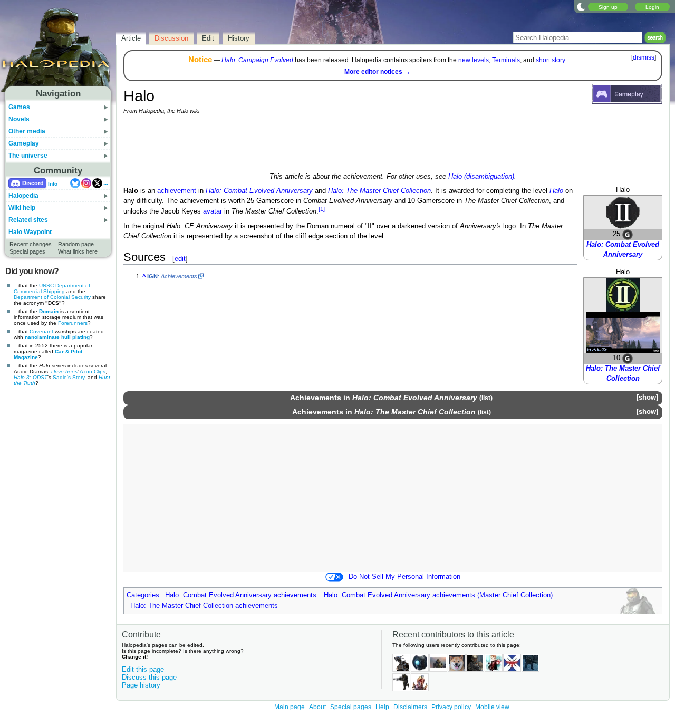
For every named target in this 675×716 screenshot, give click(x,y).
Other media (26, 131)
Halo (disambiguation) (481, 176)
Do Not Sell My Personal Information (404, 576)
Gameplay (23, 143)
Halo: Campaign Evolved (257, 60)
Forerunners (73, 323)
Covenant (41, 331)
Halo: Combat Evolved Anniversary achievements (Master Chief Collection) (438, 595)
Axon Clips (92, 371)
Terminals (506, 60)
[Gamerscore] (627, 234)
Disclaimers (410, 707)
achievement (176, 191)
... (105, 183)
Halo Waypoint (30, 232)
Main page (289, 707)
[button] (647, 398)
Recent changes (30, 244)
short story (550, 60)
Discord (33, 183)
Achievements (315, 397)
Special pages (27, 251)
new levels (473, 60)
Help (382, 707)
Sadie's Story (68, 377)
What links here (78, 251)
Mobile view (492, 707)
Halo (556, 191)
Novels (19, 119)
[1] (322, 209)
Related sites (28, 220)
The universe (27, 155)
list (485, 397)
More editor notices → (377, 71)
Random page (76, 244)
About (317, 707)
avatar (212, 211)
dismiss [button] (643, 57)
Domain (49, 311)
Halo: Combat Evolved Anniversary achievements (240, 595)
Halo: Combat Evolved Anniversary (259, 191)
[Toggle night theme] (581, 6)
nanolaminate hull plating (57, 337)
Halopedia (23, 195)
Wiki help (21, 207)
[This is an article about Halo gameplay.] (627, 93)
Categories (143, 595)
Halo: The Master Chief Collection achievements (204, 605)
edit (180, 259)
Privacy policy (451, 707)
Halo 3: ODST (30, 377)
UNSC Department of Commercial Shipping (52, 288)
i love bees (64, 371)
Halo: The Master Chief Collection (379, 191)
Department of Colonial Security (52, 297)
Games (19, 107)
